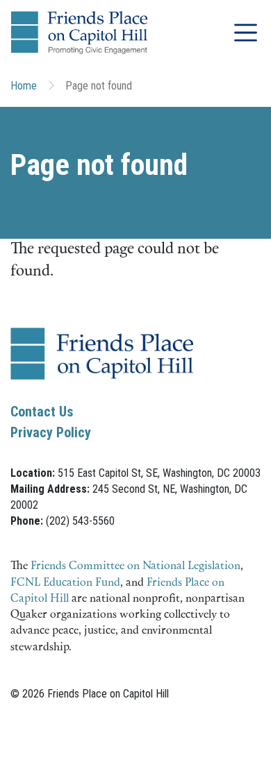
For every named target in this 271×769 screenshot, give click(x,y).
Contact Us (42, 411)
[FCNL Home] (101, 365)
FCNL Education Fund (65, 583)
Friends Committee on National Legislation (135, 566)
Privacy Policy (50, 432)
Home (23, 85)
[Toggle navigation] (245, 32)
